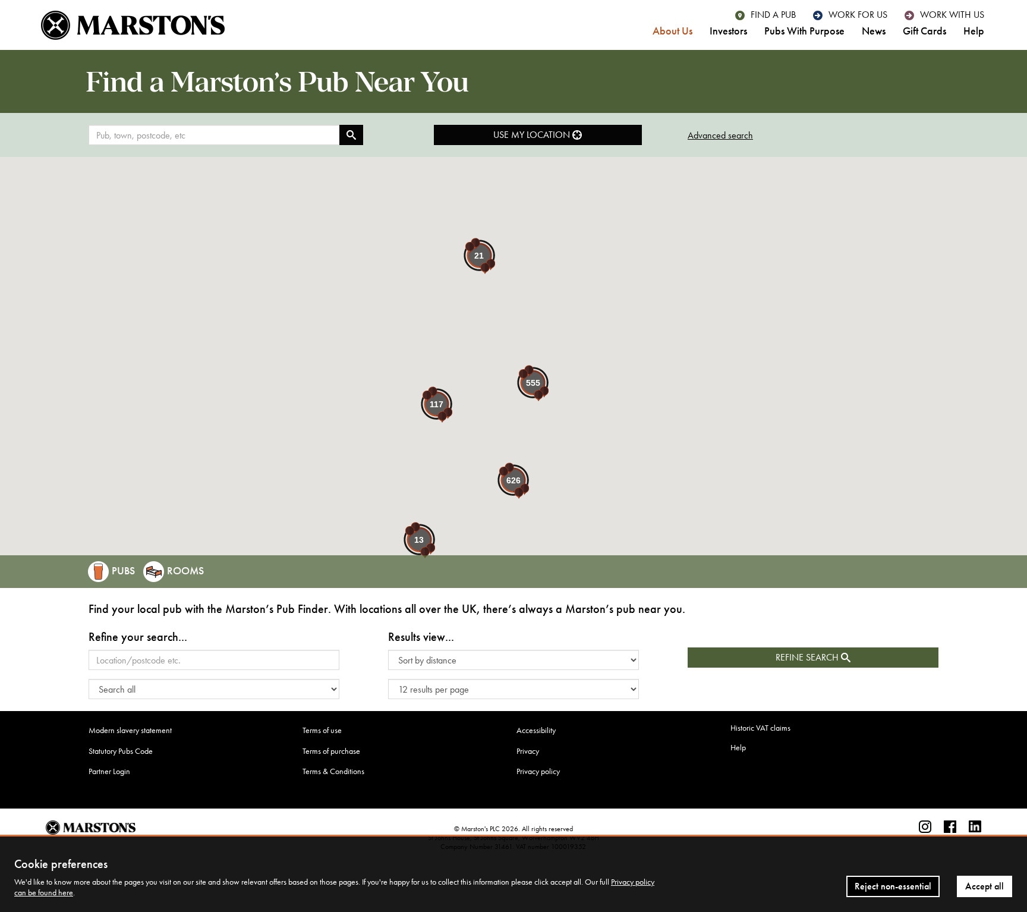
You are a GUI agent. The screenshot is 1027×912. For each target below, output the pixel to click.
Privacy (527, 751)
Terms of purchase (331, 751)
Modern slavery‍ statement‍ (130, 730)
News (874, 31)
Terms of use (322, 730)
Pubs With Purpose (804, 31)
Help (973, 31)
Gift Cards (924, 31)
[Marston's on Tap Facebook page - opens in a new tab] (950, 827)
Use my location (532, 134)
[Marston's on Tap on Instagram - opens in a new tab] (925, 827)
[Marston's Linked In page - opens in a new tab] (975, 827)
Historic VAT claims (760, 728)
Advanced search (720, 135)
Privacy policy (538, 771)
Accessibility (536, 730)
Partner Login (109, 771)
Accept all (984, 886)
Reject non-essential (893, 886)
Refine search (808, 657)
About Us (672, 31)
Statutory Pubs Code (121, 751)
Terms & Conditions (333, 771)
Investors (728, 31)
